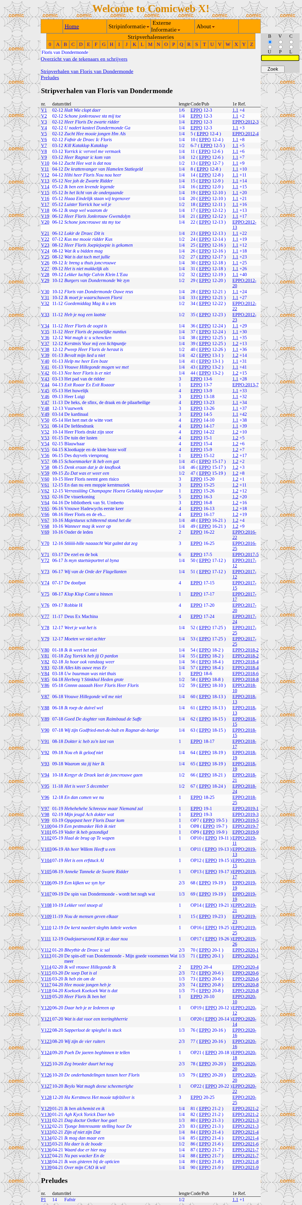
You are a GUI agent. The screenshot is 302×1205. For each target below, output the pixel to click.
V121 (46, 1018)
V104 (46, 860)
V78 (45, 627)
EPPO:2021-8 (245, 1161)
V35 (45, 331)
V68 (45, 526)
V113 (46, 955)
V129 (46, 1108)
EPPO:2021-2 (245, 1108)
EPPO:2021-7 (245, 1149)
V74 (45, 582)
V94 (45, 774)
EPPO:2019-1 (245, 808)
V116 (46, 978)
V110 (46, 927)
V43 (45, 378)
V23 (45, 245)
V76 (45, 605)
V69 (45, 532)
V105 (46, 871)
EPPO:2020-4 (245, 967)
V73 (45, 571)
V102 (46, 837)
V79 (45, 638)
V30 (45, 291)
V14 (45, 186)
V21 (45, 233)
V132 (46, 1126)
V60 (45, 479)
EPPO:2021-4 (245, 1132)
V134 (46, 1137)
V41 (45, 367)
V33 (45, 314)
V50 (45, 420)
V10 (45, 163)
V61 (45, 484)
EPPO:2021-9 (245, 1167)
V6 (44, 139)
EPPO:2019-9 (245, 832)
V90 (45, 730)
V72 (45, 560)
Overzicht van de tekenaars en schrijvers (84, 59)
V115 (46, 972)
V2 (44, 115)
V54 (45, 443)
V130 (46, 1114)
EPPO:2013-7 (245, 384)
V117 (46, 984)
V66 (45, 514)
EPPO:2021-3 (245, 1120)
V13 (45, 180)
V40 (45, 361)
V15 (45, 192)
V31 (45, 297)
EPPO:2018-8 (245, 679)
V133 (46, 1132)
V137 (46, 1155)
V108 (46, 905)
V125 (46, 1063)
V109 (46, 916)
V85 (45, 679)
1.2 (235, 343)
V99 (45, 820)
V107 (46, 893)
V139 (46, 1167)
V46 (45, 396)
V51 (45, 425)
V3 (44, 121)
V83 (45, 667)
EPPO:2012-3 (245, 121)
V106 (46, 882)
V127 (46, 1086)
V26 (45, 262)
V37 (45, 343)
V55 (45, 449)
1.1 (235, 110)
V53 (45, 437)
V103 (46, 849)
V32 (45, 303)
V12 (45, 174)
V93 (45, 763)
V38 (45, 349)
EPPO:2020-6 (245, 972)
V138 (46, 1161)
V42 (45, 372)
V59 (45, 473)
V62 (45, 490)
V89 (45, 718)
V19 (45, 216)
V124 (46, 1052)
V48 (45, 408)
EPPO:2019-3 (245, 814)
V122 (46, 1030)
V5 (44, 133)
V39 (45, 355)
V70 (45, 543)
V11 (45, 169)
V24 (45, 250)
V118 (46, 990)
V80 (45, 649)
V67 (45, 520)
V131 (46, 1120)
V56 (45, 455)
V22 (45, 239)
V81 (45, 655)
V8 (44, 151)
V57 (45, 461)
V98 (45, 814)
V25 (45, 256)
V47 (45, 402)
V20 (45, 222)
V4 (44, 127)
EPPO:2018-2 (245, 649)
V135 (46, 1143)
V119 (46, 996)
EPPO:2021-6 (245, 1143)
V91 (45, 741)
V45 (45, 390)
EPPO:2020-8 (245, 984)
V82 (45, 661)
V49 (45, 414)
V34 (45, 325)
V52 (45, 431)
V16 (45, 198)
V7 (44, 145)
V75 (45, 593)
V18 (45, 210)
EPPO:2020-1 (245, 949)
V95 (45, 786)
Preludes (50, 77)
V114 (46, 967)
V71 (45, 554)
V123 (46, 1041)
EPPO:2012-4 (245, 133)
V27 (45, 268)
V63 (45, 496)
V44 (45, 384)
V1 (44, 110)
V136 (46, 1149)
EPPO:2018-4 (245, 661)
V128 (46, 1097)
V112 (46, 949)
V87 (45, 696)
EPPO (196, 110)
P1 (43, 1199)
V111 (46, 938)
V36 (45, 337)
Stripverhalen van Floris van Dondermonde (87, 71)
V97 (45, 808)
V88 (45, 707)
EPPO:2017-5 (245, 554)
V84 (45, 673)
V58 (45, 467)
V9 (44, 157)
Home (72, 26)
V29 (45, 280)
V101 (46, 832)
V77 (45, 616)
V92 (45, 752)
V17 (45, 204)
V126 (46, 1074)
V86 (45, 685)
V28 (45, 274)
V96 (45, 797)
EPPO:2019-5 (245, 820)
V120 (46, 1007)
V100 (46, 826)
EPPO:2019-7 (245, 826)
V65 (45, 508)
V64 (45, 502)
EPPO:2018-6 (245, 673)
